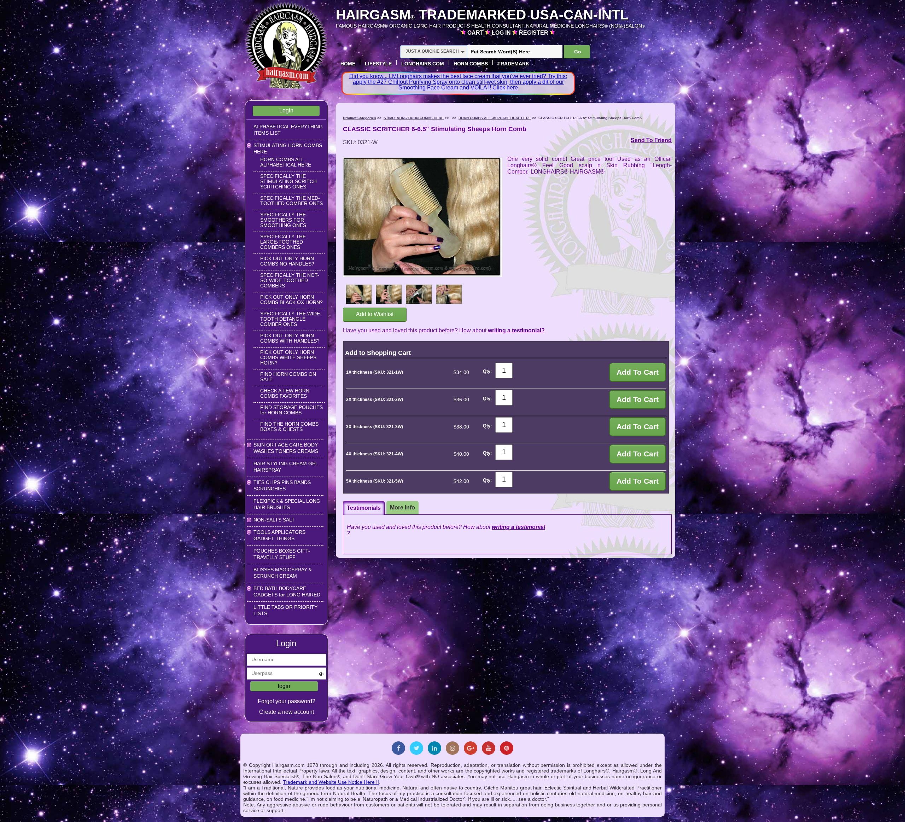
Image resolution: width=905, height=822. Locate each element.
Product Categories (359, 118)
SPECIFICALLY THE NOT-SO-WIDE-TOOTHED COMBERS (289, 280)
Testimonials (364, 508)
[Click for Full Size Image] (359, 295)
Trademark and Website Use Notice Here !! (331, 782)
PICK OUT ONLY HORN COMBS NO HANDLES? (287, 261)
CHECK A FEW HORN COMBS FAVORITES (284, 393)
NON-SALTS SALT (274, 520)
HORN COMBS (471, 63)
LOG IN (502, 33)
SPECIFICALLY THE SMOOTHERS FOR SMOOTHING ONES (283, 220)
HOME (347, 63)
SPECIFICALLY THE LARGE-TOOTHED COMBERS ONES (283, 242)
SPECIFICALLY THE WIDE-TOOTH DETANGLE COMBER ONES (291, 319)
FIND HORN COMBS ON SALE (288, 376)
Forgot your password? (286, 701)
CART (476, 33)
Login (286, 110)
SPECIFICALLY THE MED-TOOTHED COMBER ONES (291, 200)
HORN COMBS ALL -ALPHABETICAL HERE (285, 162)
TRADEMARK (513, 63)
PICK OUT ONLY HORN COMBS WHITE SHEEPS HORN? (288, 357)
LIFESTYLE (378, 63)
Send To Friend (651, 140)
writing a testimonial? (516, 330)
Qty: (487, 371)
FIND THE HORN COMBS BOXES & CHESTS (289, 426)
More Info (402, 508)
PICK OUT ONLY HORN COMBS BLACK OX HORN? (291, 299)
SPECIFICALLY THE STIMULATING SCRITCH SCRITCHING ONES (288, 181)
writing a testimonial (518, 527)
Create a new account (286, 712)
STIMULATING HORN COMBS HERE (414, 118)
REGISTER (534, 33)
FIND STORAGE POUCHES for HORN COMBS (291, 409)
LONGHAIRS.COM (422, 63)
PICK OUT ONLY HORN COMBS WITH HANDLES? (290, 338)
